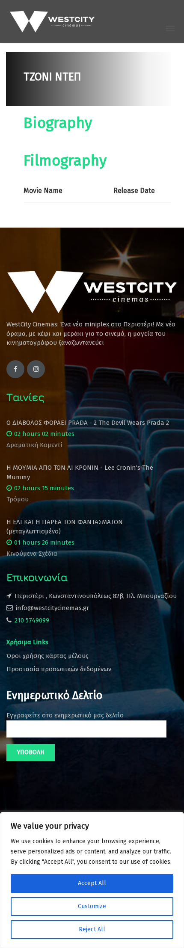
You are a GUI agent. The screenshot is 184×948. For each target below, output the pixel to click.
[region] (92, 880)
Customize (92, 906)
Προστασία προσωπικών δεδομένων (58, 669)
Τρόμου (17, 499)
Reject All (92, 929)
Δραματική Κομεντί (34, 445)
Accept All (92, 883)
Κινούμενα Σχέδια (31, 553)
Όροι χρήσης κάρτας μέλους (47, 656)
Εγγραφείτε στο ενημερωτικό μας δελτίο (65, 715)
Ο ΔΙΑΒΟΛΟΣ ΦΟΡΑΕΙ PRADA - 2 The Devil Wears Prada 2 (87, 423)
